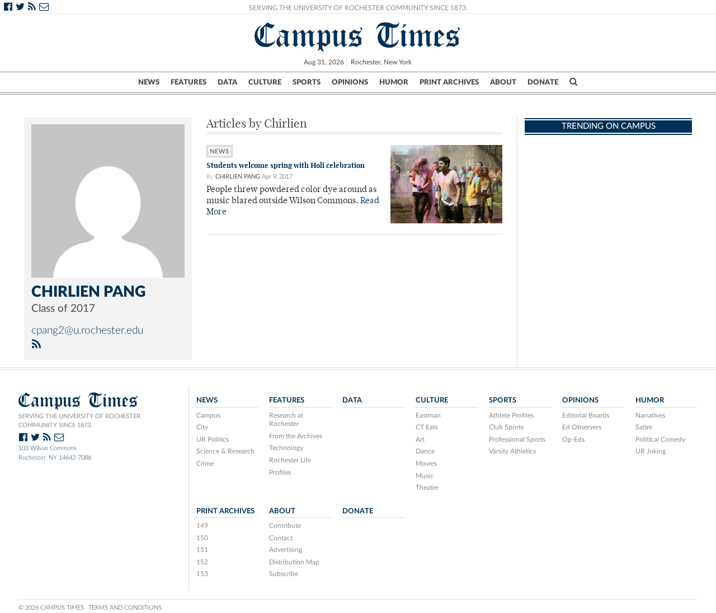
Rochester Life (290, 460)
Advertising (285, 549)
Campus (208, 415)
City (202, 427)
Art (420, 439)
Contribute (285, 525)
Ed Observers (581, 427)
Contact (281, 538)
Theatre (427, 487)
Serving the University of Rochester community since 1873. (79, 421)
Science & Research (225, 451)
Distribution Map (294, 562)
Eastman (428, 415)
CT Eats (427, 427)
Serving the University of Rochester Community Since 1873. (358, 7)
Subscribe (283, 573)
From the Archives (295, 436)
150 (202, 538)
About (503, 82)
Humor (393, 82)
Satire (643, 427)
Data (227, 82)
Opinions (350, 82)
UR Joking (650, 451)
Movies (426, 463)
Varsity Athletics (512, 451)
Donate (542, 82)
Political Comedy (660, 439)
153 (202, 573)
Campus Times (358, 35)
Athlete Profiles (511, 415)
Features (188, 82)
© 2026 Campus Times (51, 608)
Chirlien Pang (237, 177)
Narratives (650, 415)
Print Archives (449, 82)
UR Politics (212, 439)
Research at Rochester (286, 420)
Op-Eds (573, 439)
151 (202, 549)
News (148, 82)
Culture (264, 82)
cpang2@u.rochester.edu (87, 330)
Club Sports (506, 427)
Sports (307, 82)
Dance (425, 451)
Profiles (280, 472)
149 (202, 525)
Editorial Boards (585, 415)
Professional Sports (517, 439)
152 (202, 562)
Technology (286, 447)
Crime (205, 463)
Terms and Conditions (125, 608)
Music (425, 475)
